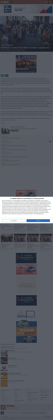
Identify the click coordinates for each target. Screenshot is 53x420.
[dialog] (26, 210)
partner (11, 200)
